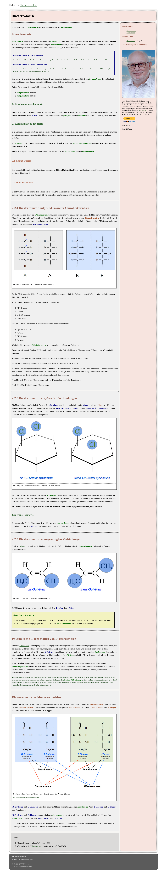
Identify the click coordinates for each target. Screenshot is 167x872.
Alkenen (22, 546)
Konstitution (51, 495)
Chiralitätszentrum (42, 215)
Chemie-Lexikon (28, 5)
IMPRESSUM (16, 859)
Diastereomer (37, 846)
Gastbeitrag (142, 110)
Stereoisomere (58, 815)
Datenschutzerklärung (27, 859)
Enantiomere (24, 646)
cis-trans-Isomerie (24, 615)
